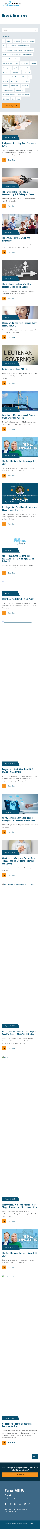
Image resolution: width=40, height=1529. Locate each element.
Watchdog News (15, 86)
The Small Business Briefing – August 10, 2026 (19, 1254)
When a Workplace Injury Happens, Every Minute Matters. (19, 324)
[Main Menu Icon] (36, 4)
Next (34, 1456)
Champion (33, 63)
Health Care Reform (20, 77)
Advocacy (5, 86)
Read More (11, 160)
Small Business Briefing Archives (12, 54)
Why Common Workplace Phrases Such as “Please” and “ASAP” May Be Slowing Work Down (19, 860)
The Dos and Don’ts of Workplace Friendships (16, 239)
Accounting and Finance (17, 81)
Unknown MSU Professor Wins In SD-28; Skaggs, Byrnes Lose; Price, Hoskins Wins (19, 1206)
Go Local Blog (24, 63)
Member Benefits (24, 68)
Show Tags (10, 105)
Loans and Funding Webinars (11, 59)
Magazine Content (8, 77)
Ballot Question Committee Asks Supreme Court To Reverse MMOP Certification (19, 1033)
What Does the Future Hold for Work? (18, 599)
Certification (17, 41)
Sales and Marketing (23, 94)
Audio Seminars (20, 90)
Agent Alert (6, 72)
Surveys (9, 41)
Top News (5, 81)
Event (29, 77)
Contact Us (20, 1474)
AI (8, 45)
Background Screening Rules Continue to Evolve (19, 144)
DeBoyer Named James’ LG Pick (15, 369)
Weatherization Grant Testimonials (23, 50)
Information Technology (9, 94)
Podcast (13, 45)
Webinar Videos (27, 54)
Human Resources (8, 90)
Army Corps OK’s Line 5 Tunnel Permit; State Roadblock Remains (18, 416)
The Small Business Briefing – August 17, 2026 (19, 462)
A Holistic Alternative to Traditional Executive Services (17, 1425)
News (18, 99)
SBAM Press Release (28, 41)
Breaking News (7, 68)
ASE (4, 45)
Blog (13, 99)
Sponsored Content (23, 45)
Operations (25, 86)
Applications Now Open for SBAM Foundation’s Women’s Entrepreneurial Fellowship (18, 558)
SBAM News (6, 99)
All (3, 41)
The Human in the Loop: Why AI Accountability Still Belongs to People (18, 193)
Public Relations (7, 50)
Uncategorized (26, 72)
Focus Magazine (15, 72)
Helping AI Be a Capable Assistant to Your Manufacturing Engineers (20, 508)
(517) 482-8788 (10, 1498)
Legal (27, 81)
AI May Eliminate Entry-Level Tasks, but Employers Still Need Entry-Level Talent (18, 819)
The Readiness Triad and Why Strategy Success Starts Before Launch (18, 285)
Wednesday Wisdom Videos (10, 63)
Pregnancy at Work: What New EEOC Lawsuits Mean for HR (17, 770)
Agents (15, 68)
